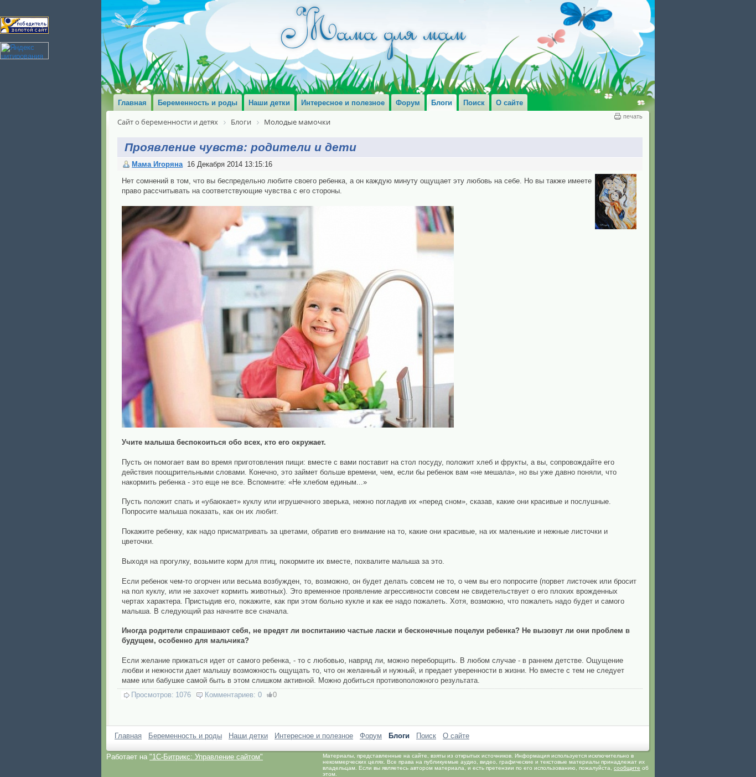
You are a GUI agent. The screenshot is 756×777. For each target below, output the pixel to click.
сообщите (627, 768)
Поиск (426, 736)
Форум (371, 736)
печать (633, 116)
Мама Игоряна (157, 164)
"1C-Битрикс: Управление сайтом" (206, 757)
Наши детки (248, 736)
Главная (128, 736)
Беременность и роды (185, 736)
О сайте (456, 736)
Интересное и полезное (314, 736)
